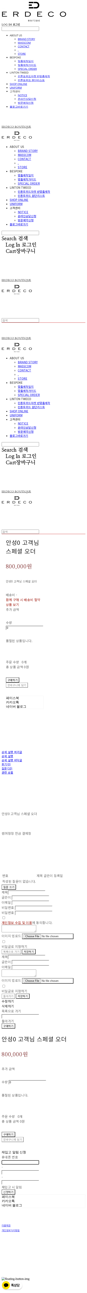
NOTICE (22, 95)
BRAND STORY (26, 39)
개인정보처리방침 (11, 1230)
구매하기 (8, 1026)
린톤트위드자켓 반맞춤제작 (34, 76)
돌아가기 (8, 996)
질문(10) (7, 768)
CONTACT (23, 46)
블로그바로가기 (19, 106)
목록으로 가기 (11, 952)
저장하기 (29, 952)
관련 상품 (7, 772)
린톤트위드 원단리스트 (31, 80)
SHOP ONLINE (18, 84)
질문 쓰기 (8, 887)
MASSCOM (24, 43)
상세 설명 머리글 (12, 752)
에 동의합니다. (27, 922)
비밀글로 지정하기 (14, 946)
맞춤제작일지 (26, 61)
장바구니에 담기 (12, 1139)
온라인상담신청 (27, 99)
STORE (22, 54)
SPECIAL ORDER (27, 69)
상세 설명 (7, 756)
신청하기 (8, 1192)
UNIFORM (16, 87)
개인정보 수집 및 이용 (17, 922)
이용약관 (6, 1225)
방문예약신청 (26, 103)
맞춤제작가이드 (27, 65)
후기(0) (6, 764)
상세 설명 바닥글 (12, 760)
